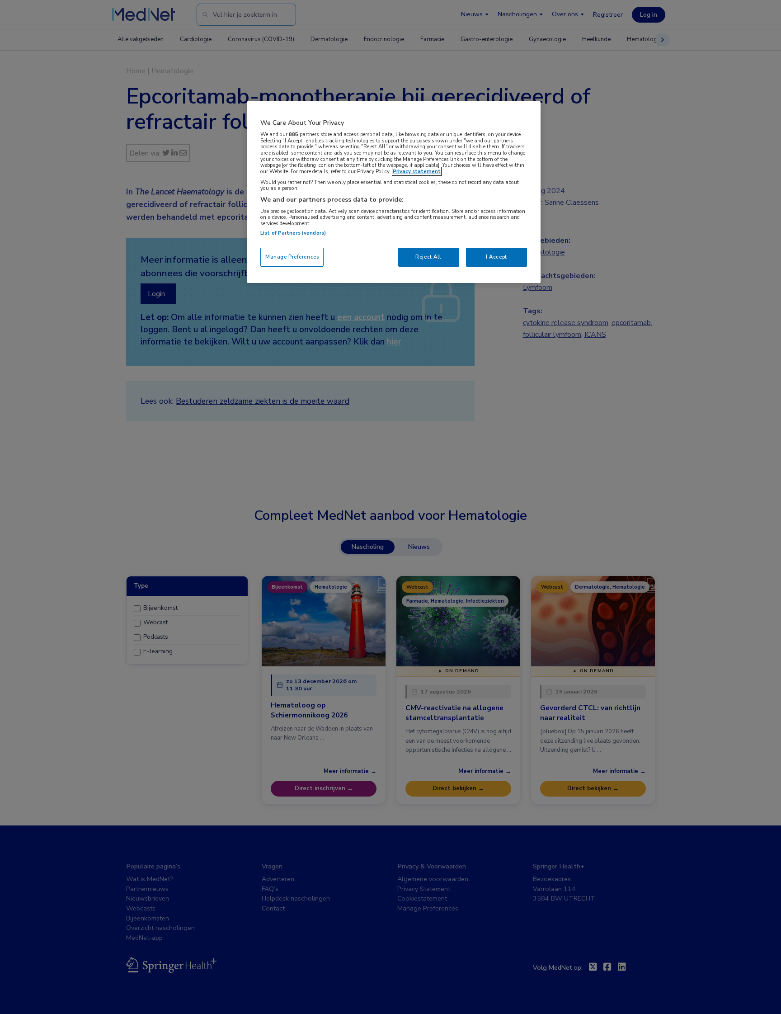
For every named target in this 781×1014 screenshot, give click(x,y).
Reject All (428, 256)
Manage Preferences (292, 256)
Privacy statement (417, 171)
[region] (394, 192)
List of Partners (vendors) (293, 232)
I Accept (496, 256)
